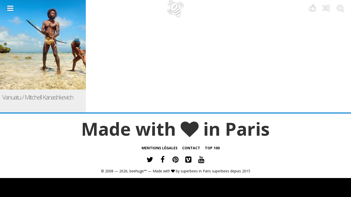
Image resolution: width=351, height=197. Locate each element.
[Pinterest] (175, 160)
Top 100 (212, 147)
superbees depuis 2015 (231, 171)
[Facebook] (163, 160)
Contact (191, 147)
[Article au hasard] (326, 9)
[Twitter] (150, 160)
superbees (189, 171)
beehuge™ (138, 171)
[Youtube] (201, 160)
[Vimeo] (188, 160)
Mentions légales (160, 147)
